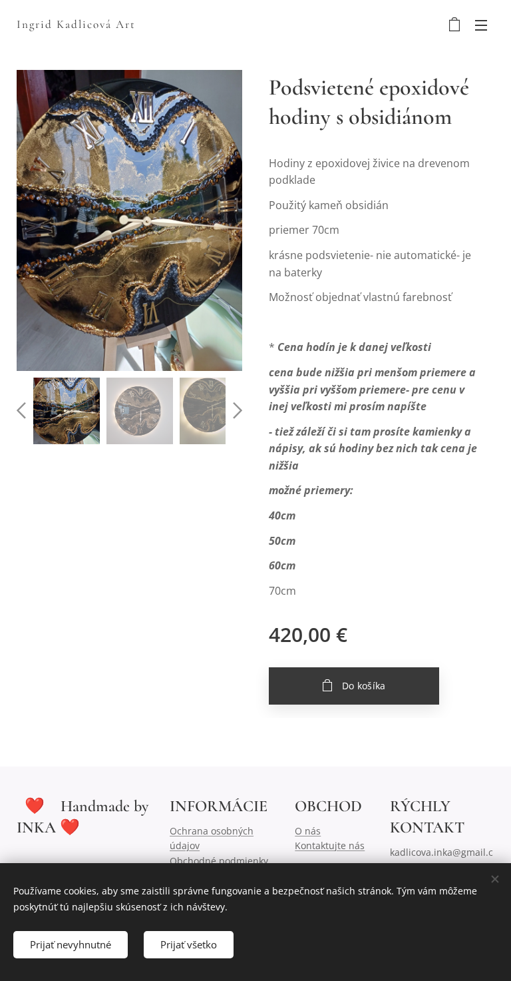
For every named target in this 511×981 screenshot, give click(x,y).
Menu (481, 24)
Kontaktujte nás (330, 845)
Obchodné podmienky (219, 860)
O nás (308, 830)
